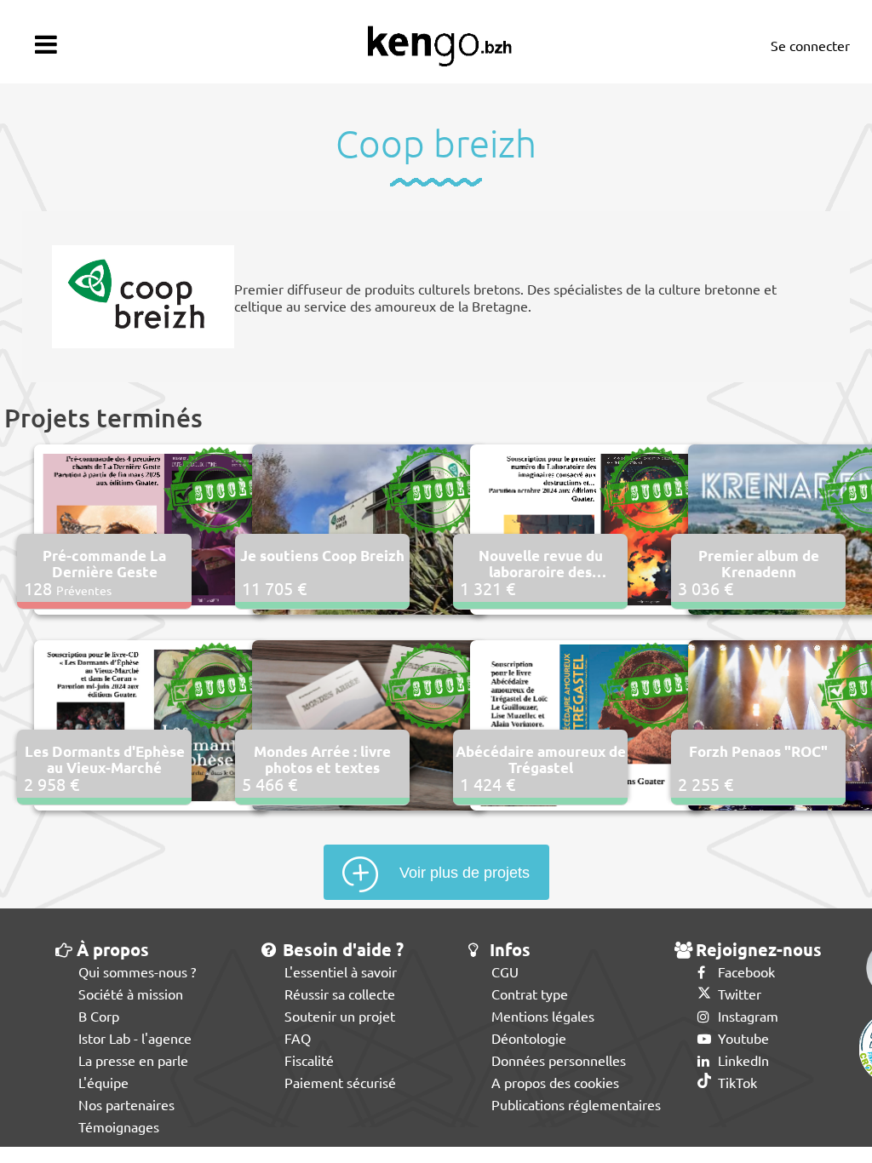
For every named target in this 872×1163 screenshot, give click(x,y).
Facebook (744, 971)
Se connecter (810, 45)
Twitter (737, 993)
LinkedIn (741, 1059)
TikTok (735, 1082)
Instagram (746, 1015)
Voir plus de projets (464, 872)
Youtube (741, 1037)
